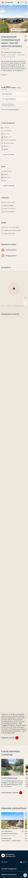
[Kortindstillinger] (25, 297)
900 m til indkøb (8, 205)
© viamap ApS (8, 305)
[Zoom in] (25, 301)
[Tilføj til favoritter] (25, 36)
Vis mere (3, 74)
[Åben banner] (25, 875)
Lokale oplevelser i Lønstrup (9, 792)
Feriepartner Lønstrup (7, 737)
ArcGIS (2, 305)
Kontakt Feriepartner (9, 869)
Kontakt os (16, 109)
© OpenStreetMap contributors (17, 305)
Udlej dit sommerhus (8, 874)
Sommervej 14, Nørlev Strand (12, 52)
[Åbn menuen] (25, 2)
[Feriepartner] (7, 2)
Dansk (5, 862)
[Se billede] (14, 19)
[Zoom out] (25, 304)
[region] (14, 289)
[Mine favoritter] (22, 2)
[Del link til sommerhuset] (25, 40)
